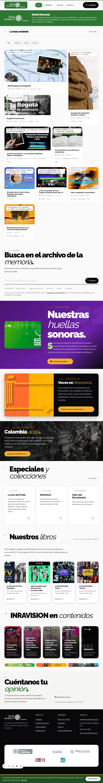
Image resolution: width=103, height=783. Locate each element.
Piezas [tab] (26, 43)
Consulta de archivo (42, 723)
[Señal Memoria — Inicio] (15, 5)
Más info (24, 780)
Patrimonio (68, 288)
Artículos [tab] (17, 43)
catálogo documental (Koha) (56, 293)
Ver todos (92, 478)
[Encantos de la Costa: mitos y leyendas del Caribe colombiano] (20, 184)
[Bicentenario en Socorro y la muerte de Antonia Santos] (20, 222)
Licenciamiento (40, 727)
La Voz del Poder (17, 494)
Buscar (93, 280)
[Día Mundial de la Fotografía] (36, 71)
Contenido (48, 5)
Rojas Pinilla (21, 288)
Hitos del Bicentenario (79, 496)
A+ (13, 766)
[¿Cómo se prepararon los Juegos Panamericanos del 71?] (51, 184)
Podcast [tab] (35, 43)
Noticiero (50, 288)
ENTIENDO (93, 779)
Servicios (60, 5)
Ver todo (92, 31)
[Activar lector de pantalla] (21, 766)
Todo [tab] (9, 43)
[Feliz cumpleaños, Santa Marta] (83, 184)
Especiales (61, 723)
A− (5, 766)
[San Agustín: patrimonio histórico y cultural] (83, 87)
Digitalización (40, 730)
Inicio (39, 5)
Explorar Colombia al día (16, 454)
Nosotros (70, 5)
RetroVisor (45, 494)
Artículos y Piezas (64, 719)
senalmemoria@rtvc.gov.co (89, 719)
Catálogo (92, 5)
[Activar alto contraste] (17, 766)
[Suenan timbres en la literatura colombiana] (67, 146)
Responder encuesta (63, 697)
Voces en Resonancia (65, 730)
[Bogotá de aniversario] (28, 110)
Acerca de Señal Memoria (88, 733)
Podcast (59, 288)
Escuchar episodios (60, 361)
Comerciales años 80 (36, 288)
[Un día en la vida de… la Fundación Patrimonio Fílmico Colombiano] (28, 146)
